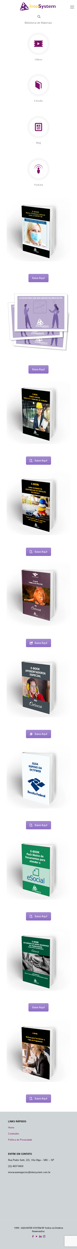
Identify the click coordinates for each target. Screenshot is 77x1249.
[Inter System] (38, 6)
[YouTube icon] (36, 1236)
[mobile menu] (72, 7)
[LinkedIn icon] (40, 1236)
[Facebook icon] (33, 1236)
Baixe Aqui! (38, 278)
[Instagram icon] (44, 1236)
